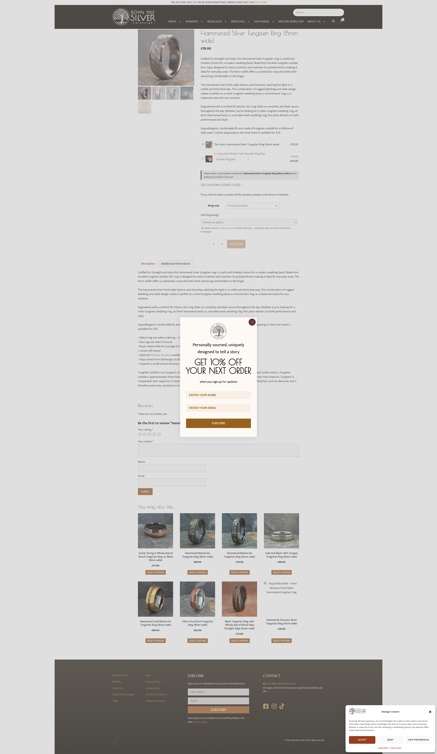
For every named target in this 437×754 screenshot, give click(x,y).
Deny (390, 740)
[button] (430, 712)
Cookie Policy (383, 747)
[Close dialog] (252, 322)
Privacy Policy (395, 747)
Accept (362, 740)
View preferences (418, 740)
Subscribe (218, 423)
